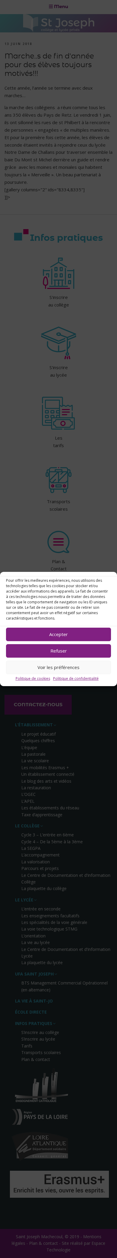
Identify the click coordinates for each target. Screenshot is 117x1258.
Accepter (58, 634)
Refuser (58, 651)
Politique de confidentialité (76, 678)
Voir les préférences (59, 667)
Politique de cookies (33, 678)
